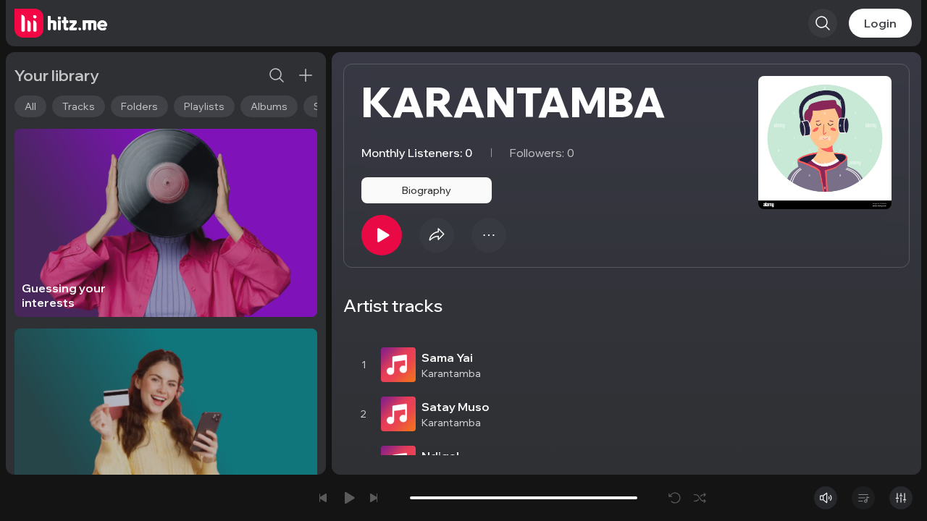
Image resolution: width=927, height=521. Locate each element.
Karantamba (451, 373)
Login (880, 23)
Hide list (887, 324)
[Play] (381, 235)
